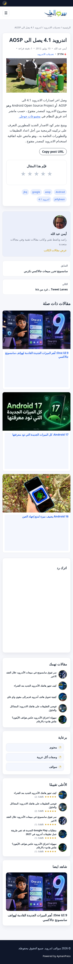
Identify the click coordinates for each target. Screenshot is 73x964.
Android (60, 192)
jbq (25, 192)
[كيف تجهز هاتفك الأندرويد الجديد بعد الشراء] (62, 685)
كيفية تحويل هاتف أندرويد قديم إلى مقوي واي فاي (32, 696)
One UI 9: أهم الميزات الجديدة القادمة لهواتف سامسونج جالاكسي (36, 355)
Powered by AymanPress (57, 956)
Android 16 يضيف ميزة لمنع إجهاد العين (45, 516)
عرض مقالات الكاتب (55, 250)
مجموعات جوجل (30, 116)
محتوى (53, 747)
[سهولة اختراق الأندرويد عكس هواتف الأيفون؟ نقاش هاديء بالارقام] (62, 719)
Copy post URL (53, 151)
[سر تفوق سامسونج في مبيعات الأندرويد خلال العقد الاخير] (62, 674)
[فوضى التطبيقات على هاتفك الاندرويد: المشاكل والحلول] (62, 708)
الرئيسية (66, 27)
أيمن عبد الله (59, 234)
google (36, 192)
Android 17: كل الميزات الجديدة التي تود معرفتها (40, 434)
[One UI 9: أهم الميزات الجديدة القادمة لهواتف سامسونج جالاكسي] (36, 891)
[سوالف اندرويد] (55, 13)
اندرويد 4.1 (44, 199)
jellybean (59, 199)
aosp (48, 192)
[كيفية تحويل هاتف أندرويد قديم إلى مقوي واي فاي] (62, 696)
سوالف (53, 767)
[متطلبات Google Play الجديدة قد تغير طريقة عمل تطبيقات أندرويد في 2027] (62, 834)
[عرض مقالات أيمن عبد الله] (60, 222)
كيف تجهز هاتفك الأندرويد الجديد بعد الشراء (35, 685)
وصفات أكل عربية (47, 757)
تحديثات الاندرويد (52, 27)
